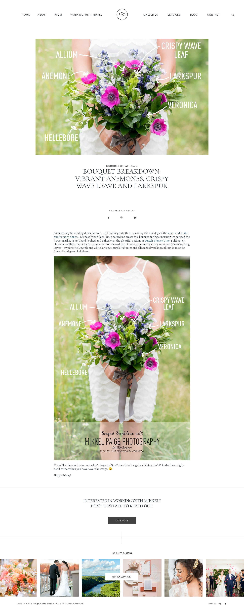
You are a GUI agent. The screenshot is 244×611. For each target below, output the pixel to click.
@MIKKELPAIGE (121, 576)
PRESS (58, 14)
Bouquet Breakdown (122, 166)
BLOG (194, 14)
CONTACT (213, 14)
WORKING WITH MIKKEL (86, 14)
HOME (26, 14)
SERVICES (174, 14)
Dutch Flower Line (157, 240)
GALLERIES (150, 14)
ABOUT (42, 14)
